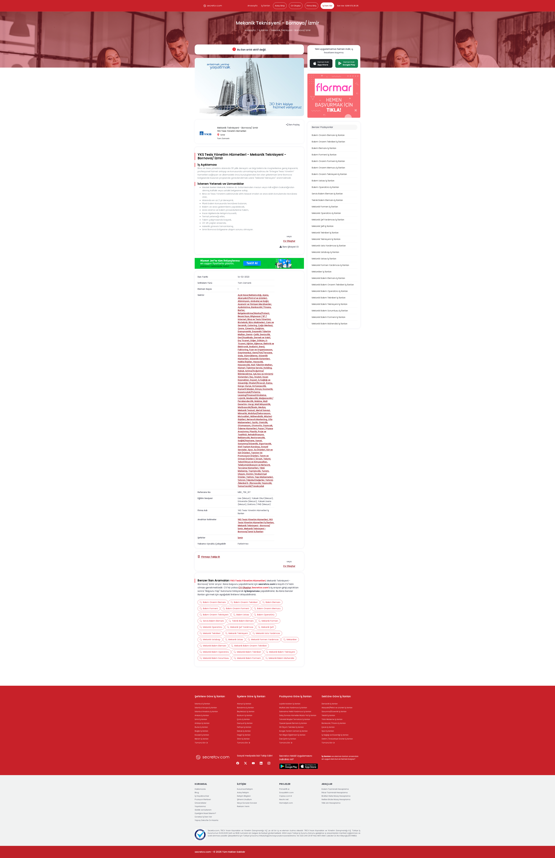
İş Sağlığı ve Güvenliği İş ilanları (335, 735)
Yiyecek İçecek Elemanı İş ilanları (293, 723)
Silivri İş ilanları (243, 739)
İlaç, (251, 376)
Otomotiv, (257, 425)
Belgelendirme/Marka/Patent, (254, 313)
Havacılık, (258, 361)
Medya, (262, 407)
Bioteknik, (243, 322)
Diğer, (253, 340)
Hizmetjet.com (286, 803)
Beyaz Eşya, (244, 316)
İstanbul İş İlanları (202, 703)
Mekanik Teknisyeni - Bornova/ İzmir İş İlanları (252, 530)
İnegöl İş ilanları (243, 735)
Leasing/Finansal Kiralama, (252, 395)
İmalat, (258, 376)
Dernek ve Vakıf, (262, 337)
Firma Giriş (311, 5)
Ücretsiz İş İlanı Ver (203, 816)
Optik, (255, 422)
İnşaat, (254, 380)
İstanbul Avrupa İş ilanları (206, 707)
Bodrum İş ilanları (244, 715)
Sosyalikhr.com (286, 792)
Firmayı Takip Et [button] (210, 556)
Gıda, (241, 355)
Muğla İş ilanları (201, 731)
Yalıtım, (250, 477)
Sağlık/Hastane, (246, 440)
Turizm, (265, 471)
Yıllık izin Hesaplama (331, 803)
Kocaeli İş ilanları (202, 735)
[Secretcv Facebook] (237, 763)
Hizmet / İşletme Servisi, (250, 367)
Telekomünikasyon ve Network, (254, 464)
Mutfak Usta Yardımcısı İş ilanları (293, 707)
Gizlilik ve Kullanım (203, 809)
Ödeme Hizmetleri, (248, 428)
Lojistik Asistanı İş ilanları (289, 703)
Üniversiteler (200, 803)
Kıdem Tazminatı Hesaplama (335, 789)
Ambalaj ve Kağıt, (259, 301)
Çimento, (250, 328)
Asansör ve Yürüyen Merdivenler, (255, 304)
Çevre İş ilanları (328, 727)
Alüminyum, (244, 301)
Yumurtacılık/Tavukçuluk (251, 486)
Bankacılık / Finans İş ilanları (334, 723)
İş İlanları (265, 5)
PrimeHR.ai (284, 789)
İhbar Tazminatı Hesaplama (335, 792)
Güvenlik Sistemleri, (260, 358)
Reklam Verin (243, 806)
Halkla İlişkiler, (245, 361)
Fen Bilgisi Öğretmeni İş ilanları (292, 735)
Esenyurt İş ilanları (244, 723)
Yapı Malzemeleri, (264, 477)
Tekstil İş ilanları (328, 715)
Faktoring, (243, 349)
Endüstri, (254, 346)
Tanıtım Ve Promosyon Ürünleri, (250, 454)
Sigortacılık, (265, 443)
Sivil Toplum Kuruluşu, (249, 446)
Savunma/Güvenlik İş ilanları (334, 711)
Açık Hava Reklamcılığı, (250, 295)
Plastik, (254, 431)
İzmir (240, 537)
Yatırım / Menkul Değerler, (252, 480)
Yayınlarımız (200, 806)
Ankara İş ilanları (202, 715)
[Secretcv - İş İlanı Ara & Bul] (288, 766)
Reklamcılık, (244, 437)
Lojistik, (242, 398)
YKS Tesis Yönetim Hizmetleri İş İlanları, (256, 521)
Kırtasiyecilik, (259, 386)
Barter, (241, 310)
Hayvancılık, (244, 364)
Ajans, (265, 295)
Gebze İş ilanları (244, 731)
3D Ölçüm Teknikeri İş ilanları (291, 727)
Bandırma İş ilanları (245, 707)
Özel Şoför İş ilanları (287, 739)
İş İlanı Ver (327, 5)
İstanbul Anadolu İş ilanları (206, 711)
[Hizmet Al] (249, 263)
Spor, (251, 449)
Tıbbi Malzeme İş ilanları (332, 719)
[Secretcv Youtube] (253, 763)
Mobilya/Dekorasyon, (259, 413)
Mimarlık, (243, 413)
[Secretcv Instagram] (269, 763)
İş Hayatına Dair (202, 796)
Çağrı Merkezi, (265, 325)
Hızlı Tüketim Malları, (262, 364)
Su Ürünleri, (260, 449)
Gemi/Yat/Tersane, (262, 352)
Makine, (258, 401)
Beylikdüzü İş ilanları (245, 711)
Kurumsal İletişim (245, 789)
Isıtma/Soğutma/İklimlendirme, (251, 372)
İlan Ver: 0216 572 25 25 (347, 5)
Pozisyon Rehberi (203, 799)
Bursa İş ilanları (201, 727)
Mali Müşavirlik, (263, 404)
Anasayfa (252, 5)
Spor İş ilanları (328, 731)
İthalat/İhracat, (257, 383)
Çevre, (241, 328)
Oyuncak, (268, 425)
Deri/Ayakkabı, (246, 337)
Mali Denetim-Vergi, (253, 403)
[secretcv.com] (213, 6)
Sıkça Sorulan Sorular (247, 803)
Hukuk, (241, 370)
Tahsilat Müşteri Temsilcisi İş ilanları (294, 719)
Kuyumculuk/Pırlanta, (249, 392)
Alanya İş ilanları (244, 703)
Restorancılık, (258, 437)
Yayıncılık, (267, 483)
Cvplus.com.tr (285, 796)
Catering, (252, 325)
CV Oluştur (296, 5)
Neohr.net (283, 799)
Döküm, (261, 340)
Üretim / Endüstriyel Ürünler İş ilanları (337, 739)
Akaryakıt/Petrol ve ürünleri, (253, 298)
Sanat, (258, 440)
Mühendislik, (257, 416)
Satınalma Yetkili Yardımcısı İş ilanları (295, 711)
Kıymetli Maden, (246, 389)
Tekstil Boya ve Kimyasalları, (253, 461)
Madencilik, (252, 398)
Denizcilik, (265, 334)
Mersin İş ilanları (201, 739)
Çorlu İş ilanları (243, 719)
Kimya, (259, 389)
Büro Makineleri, (257, 322)
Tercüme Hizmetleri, (248, 467)
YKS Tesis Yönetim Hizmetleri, (253, 519)
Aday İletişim (243, 792)
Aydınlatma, (244, 307)
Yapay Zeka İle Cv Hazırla (206, 820)
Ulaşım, (242, 474)
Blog (197, 792)
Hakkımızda (200, 789)
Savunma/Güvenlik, (248, 443)
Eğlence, (258, 343)
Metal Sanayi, (263, 410)
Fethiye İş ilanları (244, 727)
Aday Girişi (280, 5)
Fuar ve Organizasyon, (261, 349)
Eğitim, (250, 343)
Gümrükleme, (251, 355)
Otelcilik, (263, 422)
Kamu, (269, 383)
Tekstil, (267, 458)
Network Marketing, (257, 419)
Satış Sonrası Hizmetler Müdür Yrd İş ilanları (297, 715)
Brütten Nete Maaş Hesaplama (336, 796)
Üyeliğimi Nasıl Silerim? (205, 813)
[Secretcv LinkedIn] (261, 763)
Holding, (267, 367)
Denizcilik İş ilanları (330, 703)
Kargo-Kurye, (245, 386)
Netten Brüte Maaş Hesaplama (336, 799)
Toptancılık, (255, 471)
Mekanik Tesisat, (247, 410)
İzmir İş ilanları (201, 719)
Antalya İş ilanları (202, 723)
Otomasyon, (244, 425)
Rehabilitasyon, (256, 434)
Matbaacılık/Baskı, (248, 407)
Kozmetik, (268, 389)
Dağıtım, (259, 328)
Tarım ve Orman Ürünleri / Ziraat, (253, 457)
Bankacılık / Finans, (261, 307)
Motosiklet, (244, 416)
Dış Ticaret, (244, 340)
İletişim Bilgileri (244, 796)
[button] (289, 241)
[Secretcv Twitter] (245, 763)
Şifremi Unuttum (244, 799)
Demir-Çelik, (253, 334)
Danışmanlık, (245, 331)
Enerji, (262, 346)
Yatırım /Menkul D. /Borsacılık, (255, 482)
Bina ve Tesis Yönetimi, (259, 319)
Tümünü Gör (200, 742)
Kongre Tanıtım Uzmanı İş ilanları (293, 731)
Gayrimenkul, (245, 352)
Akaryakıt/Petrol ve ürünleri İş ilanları (337, 707)
